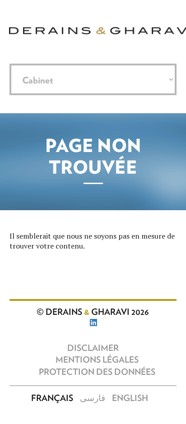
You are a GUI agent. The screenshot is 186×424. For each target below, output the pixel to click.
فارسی (92, 398)
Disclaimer (93, 348)
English (130, 398)
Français (52, 398)
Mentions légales (97, 360)
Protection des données (97, 372)
